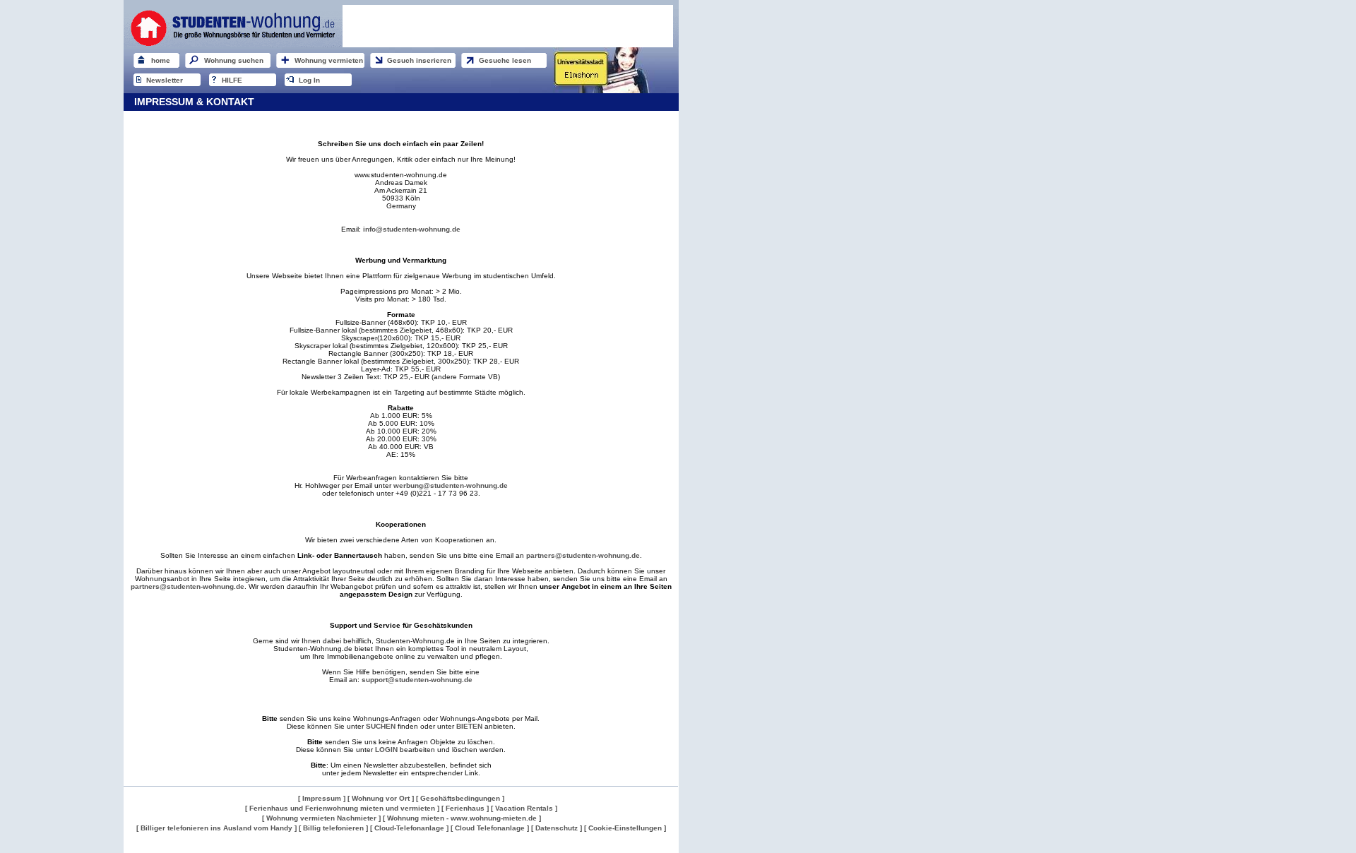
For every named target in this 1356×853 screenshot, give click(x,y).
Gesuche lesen (505, 60)
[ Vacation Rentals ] (524, 808)
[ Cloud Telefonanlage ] (490, 828)
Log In (309, 80)
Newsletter (164, 80)
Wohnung (137, 848)
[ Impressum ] (321, 798)
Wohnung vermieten (329, 60)
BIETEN (469, 726)
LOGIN (386, 749)
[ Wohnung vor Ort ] (380, 798)
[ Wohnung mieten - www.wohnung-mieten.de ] (462, 818)
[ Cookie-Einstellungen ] (625, 828)
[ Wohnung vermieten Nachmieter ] (321, 818)
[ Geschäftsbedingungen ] (460, 798)
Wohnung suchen (233, 60)
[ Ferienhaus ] (466, 808)
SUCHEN (381, 726)
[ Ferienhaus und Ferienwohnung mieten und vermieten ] (342, 808)
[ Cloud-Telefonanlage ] (409, 828)
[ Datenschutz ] (556, 828)
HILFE (232, 80)
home (160, 60)
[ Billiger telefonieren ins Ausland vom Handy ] (216, 828)
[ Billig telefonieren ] (333, 828)
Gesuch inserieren (419, 60)
